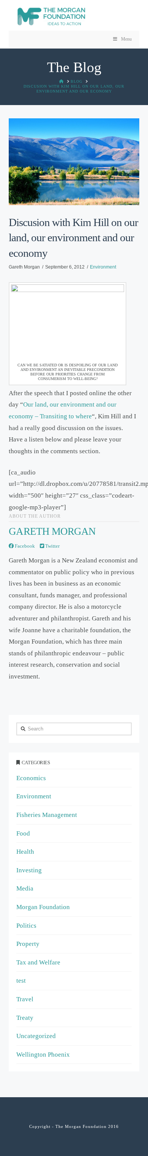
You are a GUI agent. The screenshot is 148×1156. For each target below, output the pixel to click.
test (21, 980)
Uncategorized (36, 1036)
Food (23, 833)
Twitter (52, 546)
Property (27, 943)
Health (25, 851)
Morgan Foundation (43, 907)
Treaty (24, 1017)
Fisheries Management (46, 814)
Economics (31, 778)
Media (24, 888)
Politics (26, 925)
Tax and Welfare (38, 962)
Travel (24, 999)
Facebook (24, 546)
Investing (29, 870)
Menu (126, 39)
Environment (103, 267)
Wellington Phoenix (43, 1054)
